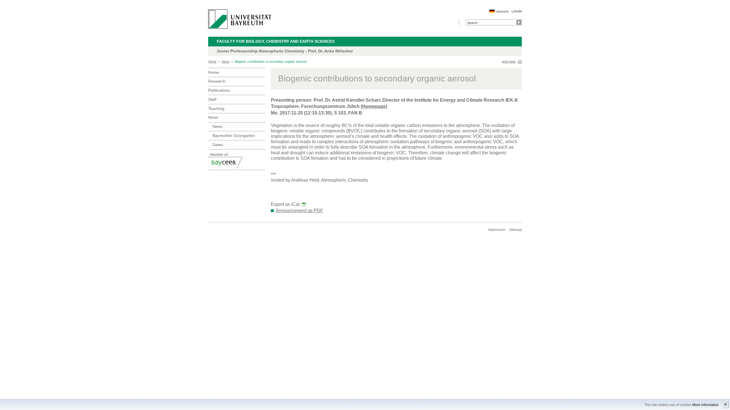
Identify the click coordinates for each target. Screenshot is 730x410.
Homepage (374, 106)
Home (212, 61)
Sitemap (515, 230)
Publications (219, 90)
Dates (217, 144)
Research (217, 81)
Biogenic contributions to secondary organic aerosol (270, 61)
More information (705, 405)
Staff (212, 99)
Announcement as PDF (299, 210)
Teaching (216, 108)
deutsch (502, 11)
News (226, 61)
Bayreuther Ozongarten (233, 135)
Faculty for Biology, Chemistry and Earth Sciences (275, 41)
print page (509, 61)
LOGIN (517, 11)
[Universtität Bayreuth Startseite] (239, 19)
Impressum (496, 230)
